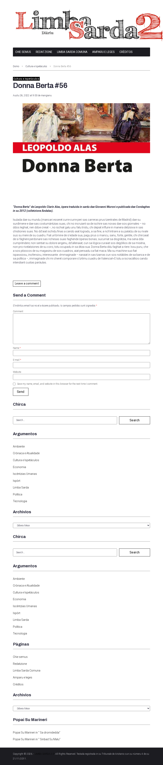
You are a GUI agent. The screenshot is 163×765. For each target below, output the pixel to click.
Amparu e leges (103, 51)
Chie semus (23, 51)
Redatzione (44, 51)
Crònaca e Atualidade (26, 453)
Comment (18, 311)
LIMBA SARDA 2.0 (44, 754)
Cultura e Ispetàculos (36, 66)
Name (17, 348)
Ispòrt (16, 480)
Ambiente (19, 446)
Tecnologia (20, 501)
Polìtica (17, 494)
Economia (19, 467)
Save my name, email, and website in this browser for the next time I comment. (57, 383)
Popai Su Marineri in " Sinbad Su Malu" (36, 739)
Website (17, 372)
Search (135, 420)
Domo (16, 66)
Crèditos (126, 51)
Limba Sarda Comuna (72, 51)
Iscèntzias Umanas (25, 473)
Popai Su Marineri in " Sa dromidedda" (36, 732)
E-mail (17, 360)
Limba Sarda (21, 487)
